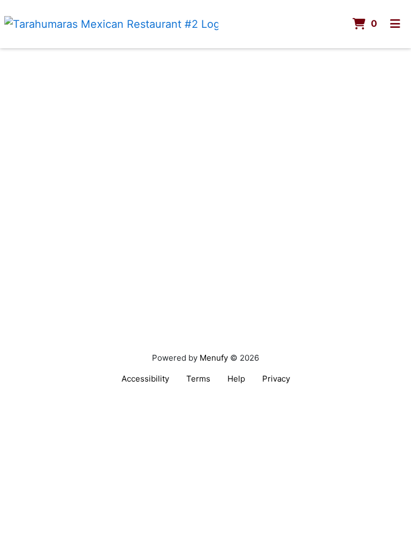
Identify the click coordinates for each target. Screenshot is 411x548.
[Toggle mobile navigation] (395, 24)
